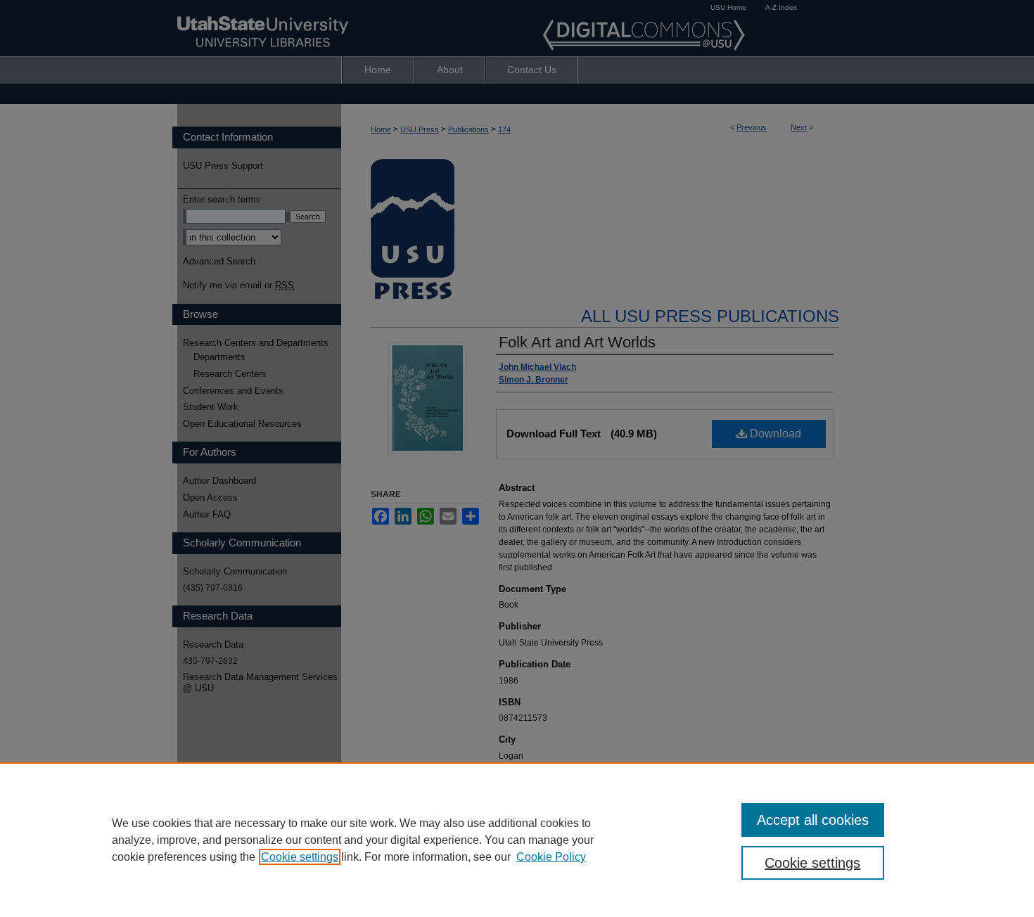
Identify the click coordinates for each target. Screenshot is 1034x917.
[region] (517, 839)
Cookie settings (299, 857)
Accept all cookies (813, 820)
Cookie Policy (551, 857)
